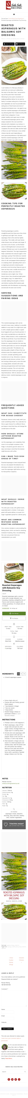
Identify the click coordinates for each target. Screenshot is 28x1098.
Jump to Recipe (9, 44)
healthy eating (15, 946)
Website (3, 1022)
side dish (24, 946)
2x (21, 674)
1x (18, 674)
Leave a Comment (20, 38)
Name (3, 1009)
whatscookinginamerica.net (10, 783)
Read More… (9, 1058)
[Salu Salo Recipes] (14, 10)
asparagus (9, 946)
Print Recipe (20, 44)
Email (3, 1016)
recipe (20, 946)
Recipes (13, 945)
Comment (4, 989)
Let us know (13, 825)
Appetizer (9, 945)
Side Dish (17, 945)
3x (24, 674)
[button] (3, 608)
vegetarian (3, 948)
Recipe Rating (5, 982)
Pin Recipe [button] (15, 618)
